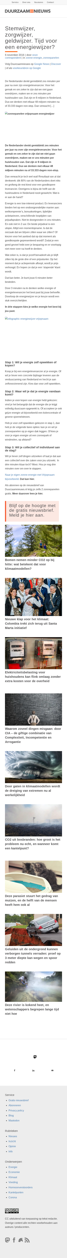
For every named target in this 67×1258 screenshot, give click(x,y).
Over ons (26, 2)
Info (11, 1151)
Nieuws (13, 1136)
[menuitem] (15, 2)
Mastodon (14, 1120)
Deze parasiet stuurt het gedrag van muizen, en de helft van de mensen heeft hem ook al (31, 900)
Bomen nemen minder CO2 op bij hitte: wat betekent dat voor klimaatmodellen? (29, 564)
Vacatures (38, 2)
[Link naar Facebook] (14, 1070)
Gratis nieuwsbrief (19, 1100)
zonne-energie (34, 57)
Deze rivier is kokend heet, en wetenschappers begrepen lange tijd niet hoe (32, 1009)
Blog (11, 1115)
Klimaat (13, 1177)
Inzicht (12, 1141)
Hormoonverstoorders (21, 1187)
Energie (13, 1167)
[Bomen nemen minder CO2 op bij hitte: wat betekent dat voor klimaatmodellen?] (33, 541)
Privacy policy (16, 1110)
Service (15, 2)
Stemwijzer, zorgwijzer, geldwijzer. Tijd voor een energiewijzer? (31, 37)
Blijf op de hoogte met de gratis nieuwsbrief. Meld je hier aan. (32, 510)
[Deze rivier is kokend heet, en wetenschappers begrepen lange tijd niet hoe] (33, 986)
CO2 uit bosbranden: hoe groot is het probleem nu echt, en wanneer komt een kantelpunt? (32, 844)
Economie (14, 1172)
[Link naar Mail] (52, 1070)
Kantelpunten (16, 1192)
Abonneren (15, 1105)
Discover (56, 64)
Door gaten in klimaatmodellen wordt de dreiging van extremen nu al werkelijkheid (32, 791)
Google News (41, 64)
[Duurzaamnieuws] (27, 11)
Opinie (12, 1146)
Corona (13, 1197)
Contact (50, 2)
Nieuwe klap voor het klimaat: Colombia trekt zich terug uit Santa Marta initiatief (31, 623)
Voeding (13, 1182)
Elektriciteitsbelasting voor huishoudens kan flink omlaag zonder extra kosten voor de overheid (33, 677)
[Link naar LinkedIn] (33, 1070)
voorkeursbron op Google (27, 68)
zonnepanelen (51, 57)
